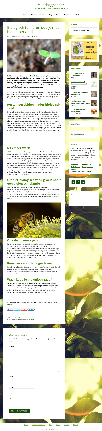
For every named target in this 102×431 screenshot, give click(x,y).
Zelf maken (86, 171)
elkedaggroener (51, 4)
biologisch (18, 319)
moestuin (25, 319)
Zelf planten (19, 317)
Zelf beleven (75, 171)
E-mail (12, 387)
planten (31, 319)
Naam (11, 377)
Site (10, 398)
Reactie (12, 346)
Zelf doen (74, 165)
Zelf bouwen (86, 165)
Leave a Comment (32, 36)
